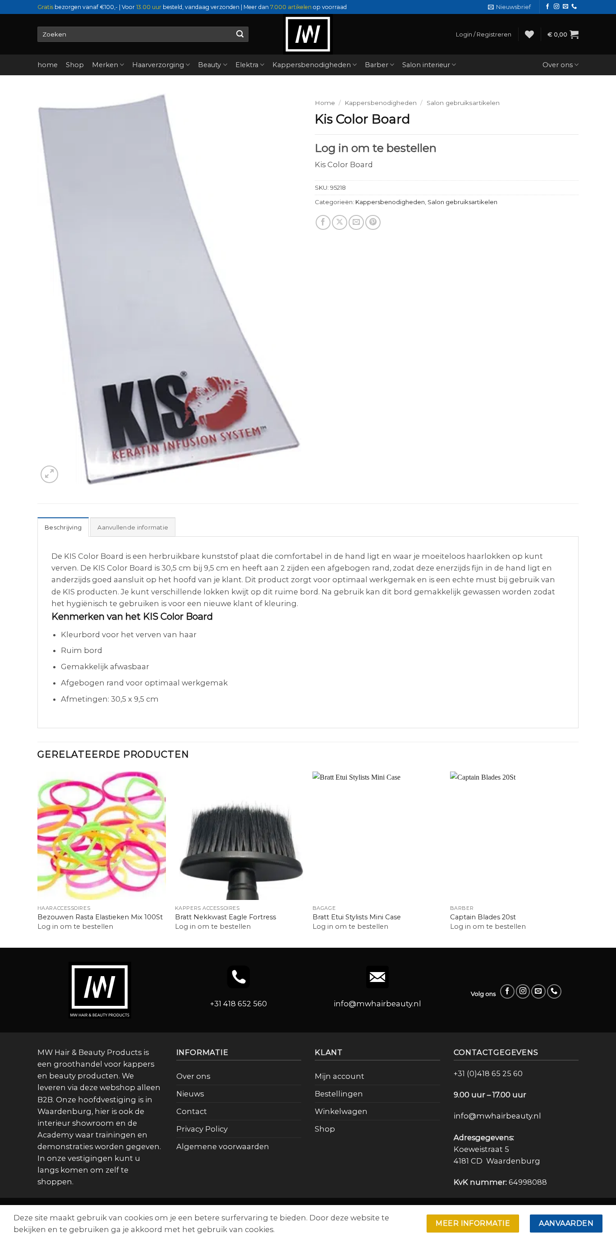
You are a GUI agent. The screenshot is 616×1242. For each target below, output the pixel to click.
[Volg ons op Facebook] (547, 7)
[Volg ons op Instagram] (556, 7)
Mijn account (339, 1076)
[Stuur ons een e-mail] (565, 7)
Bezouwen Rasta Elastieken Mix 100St (100, 917)
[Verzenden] (240, 34)
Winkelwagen (341, 1111)
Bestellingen (339, 1093)
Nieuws (190, 1093)
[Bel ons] (574, 7)
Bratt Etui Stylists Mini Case (357, 917)
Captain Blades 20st (483, 917)
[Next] (578, 859)
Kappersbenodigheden (311, 65)
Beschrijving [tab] (63, 527)
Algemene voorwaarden (222, 1146)
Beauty (209, 65)
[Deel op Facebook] (323, 222)
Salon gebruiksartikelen (463, 102)
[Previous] (38, 859)
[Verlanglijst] (529, 34)
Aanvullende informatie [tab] (132, 527)
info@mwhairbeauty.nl (377, 1003)
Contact (191, 1111)
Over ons (557, 65)
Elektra (246, 65)
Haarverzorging (158, 65)
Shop (75, 65)
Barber (376, 65)
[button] (509, 7)
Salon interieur (426, 65)
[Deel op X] (339, 222)
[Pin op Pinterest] (373, 222)
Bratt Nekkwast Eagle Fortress (225, 917)
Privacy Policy (202, 1128)
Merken (105, 65)
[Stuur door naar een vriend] (356, 222)
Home (325, 102)
